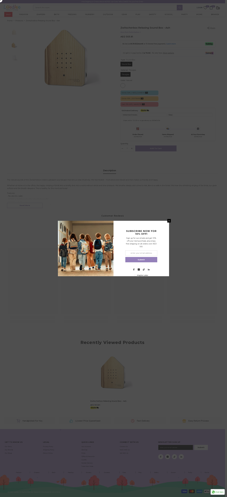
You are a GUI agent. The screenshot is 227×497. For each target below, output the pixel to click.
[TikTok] (143, 269)
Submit (141, 260)
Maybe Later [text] (142, 275)
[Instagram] (138, 269)
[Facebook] (133, 269)
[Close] (169, 221)
